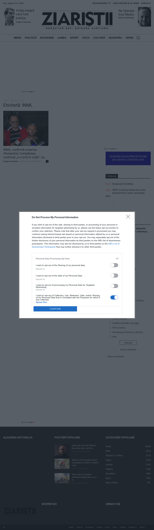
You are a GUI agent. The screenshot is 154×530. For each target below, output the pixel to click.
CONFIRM (55, 309)
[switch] (114, 265)
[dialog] (77, 265)
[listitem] (77, 258)
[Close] (129, 217)
